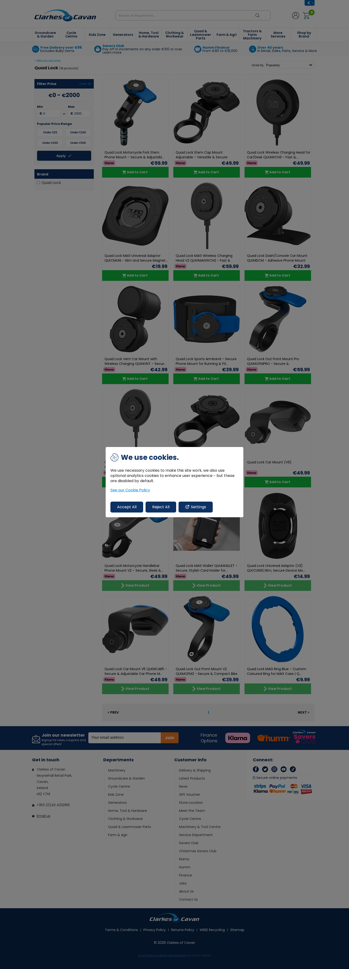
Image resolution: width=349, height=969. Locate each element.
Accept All (127, 507)
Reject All (161, 507)
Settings (198, 507)
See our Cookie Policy (130, 490)
